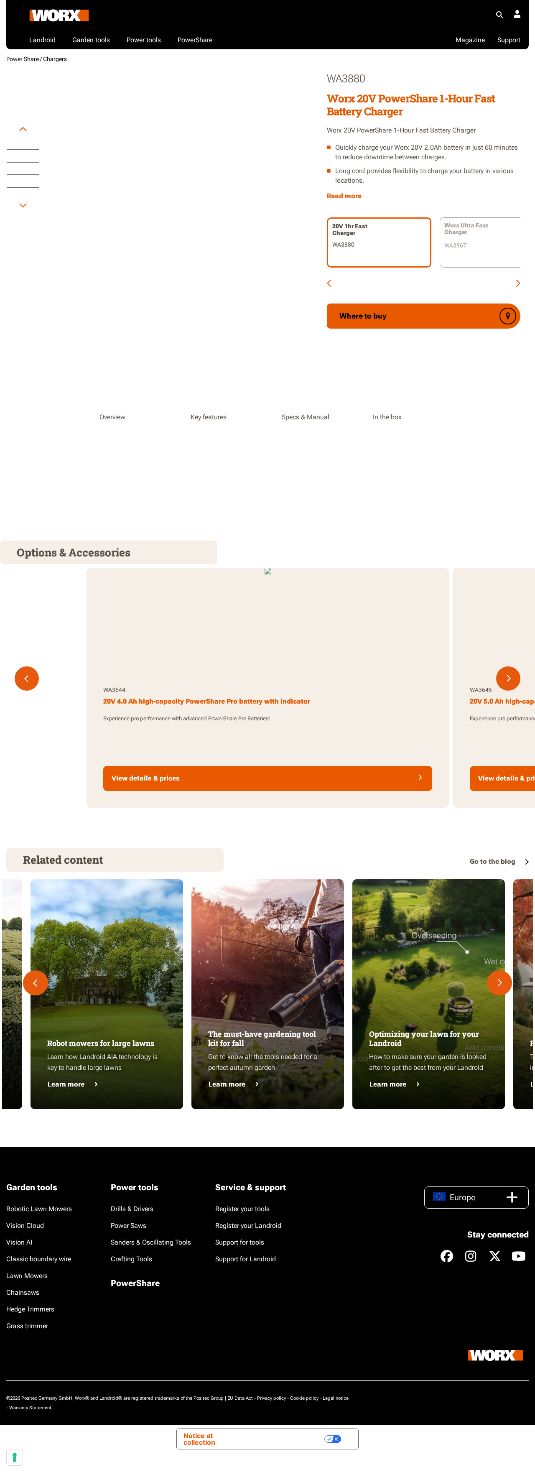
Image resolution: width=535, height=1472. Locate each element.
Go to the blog (493, 861)
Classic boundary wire (38, 1259)
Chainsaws (22, 1292)
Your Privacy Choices (284, 1439)
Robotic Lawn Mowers (39, 1209)
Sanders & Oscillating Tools (151, 1242)
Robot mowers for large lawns (100, 1043)
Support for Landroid (245, 1259)
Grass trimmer (27, 1326)
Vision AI (19, 1242)
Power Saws (128, 1226)
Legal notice (336, 1398)
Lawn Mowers (27, 1276)
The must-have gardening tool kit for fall (262, 1038)
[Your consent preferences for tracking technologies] (15, 1457)
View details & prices (146, 778)
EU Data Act (240, 1398)
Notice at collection (199, 1438)
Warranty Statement (30, 1408)
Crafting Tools (131, 1259)
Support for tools (239, 1242)
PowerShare (135, 1283)
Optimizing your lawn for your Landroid (424, 1038)
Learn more (66, 1084)
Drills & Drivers (132, 1209)
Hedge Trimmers (30, 1309)
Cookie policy (304, 1398)
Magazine (470, 40)
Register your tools (242, 1209)
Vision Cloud (25, 1226)
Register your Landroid (248, 1226)
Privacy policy (271, 1398)
